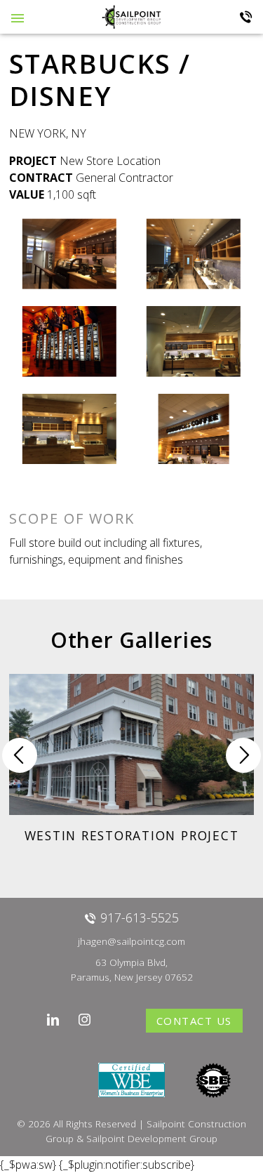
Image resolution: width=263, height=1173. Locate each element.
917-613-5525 (246, 17)
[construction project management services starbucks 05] (69, 429)
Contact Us (194, 1021)
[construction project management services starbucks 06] (193, 429)
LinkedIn (53, 1019)
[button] (243, 755)
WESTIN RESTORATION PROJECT (132, 835)
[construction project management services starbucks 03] (69, 341)
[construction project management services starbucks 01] (69, 253)
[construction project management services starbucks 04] (193, 341)
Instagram (84, 1019)
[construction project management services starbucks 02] (193, 253)
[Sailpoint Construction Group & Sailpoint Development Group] (131, 16)
